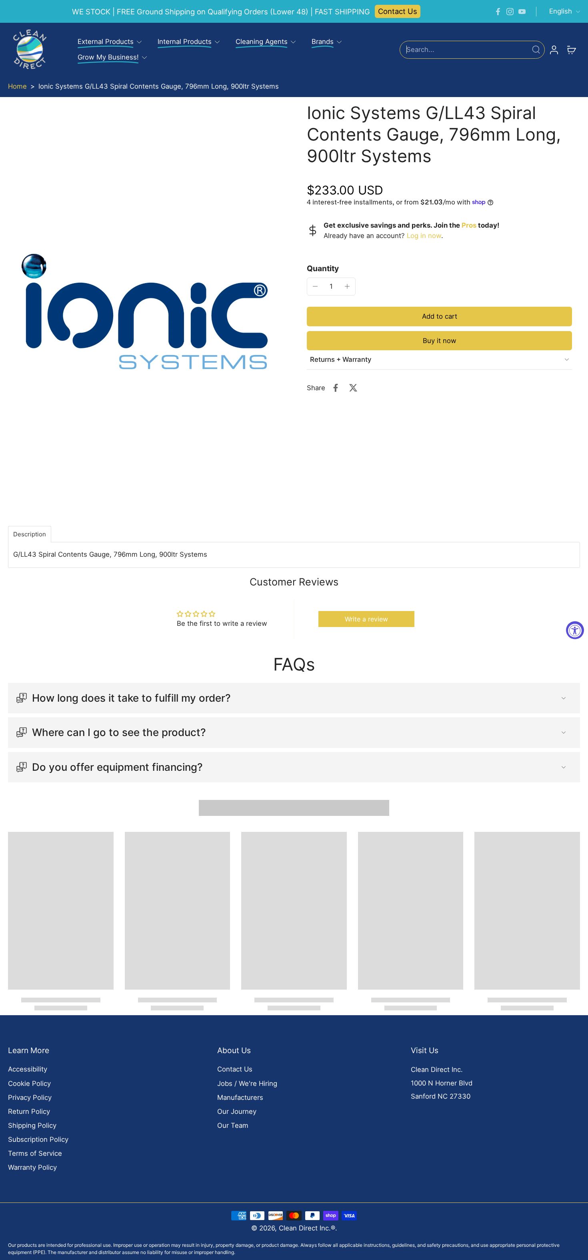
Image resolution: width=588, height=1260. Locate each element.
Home (17, 86)
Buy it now (439, 340)
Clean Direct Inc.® (307, 1228)
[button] (439, 316)
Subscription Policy (38, 1139)
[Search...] (536, 49)
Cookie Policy (29, 1083)
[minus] (315, 286)
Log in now (424, 235)
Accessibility (27, 1069)
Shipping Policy (32, 1125)
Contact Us (397, 11)
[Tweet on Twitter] (353, 388)
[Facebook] (498, 11)
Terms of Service (35, 1153)
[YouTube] (522, 11)
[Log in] (553, 49)
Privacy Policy (30, 1097)
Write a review (366, 619)
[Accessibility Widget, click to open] (575, 630)
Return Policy (29, 1111)
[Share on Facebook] (335, 388)
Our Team (232, 1125)
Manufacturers (240, 1097)
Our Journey (236, 1111)
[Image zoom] (144, 312)
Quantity (323, 268)
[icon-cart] (571, 50)
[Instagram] (510, 11)
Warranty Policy (32, 1167)
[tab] (29, 534)
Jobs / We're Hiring (247, 1083)
